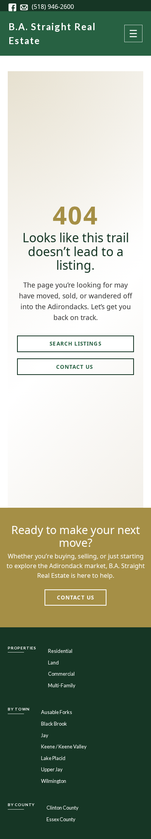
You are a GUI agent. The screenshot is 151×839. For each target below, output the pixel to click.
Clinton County (62, 808)
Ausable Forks (56, 712)
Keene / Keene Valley (64, 746)
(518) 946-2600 (53, 6)
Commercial (61, 674)
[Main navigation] (133, 33)
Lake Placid (53, 758)
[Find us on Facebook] (14, 6)
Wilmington (53, 781)
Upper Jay (52, 769)
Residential (60, 651)
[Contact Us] (26, 6)
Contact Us (75, 366)
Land (53, 662)
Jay (44, 735)
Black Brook (54, 724)
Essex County (61, 819)
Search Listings (75, 343)
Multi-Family (62, 685)
